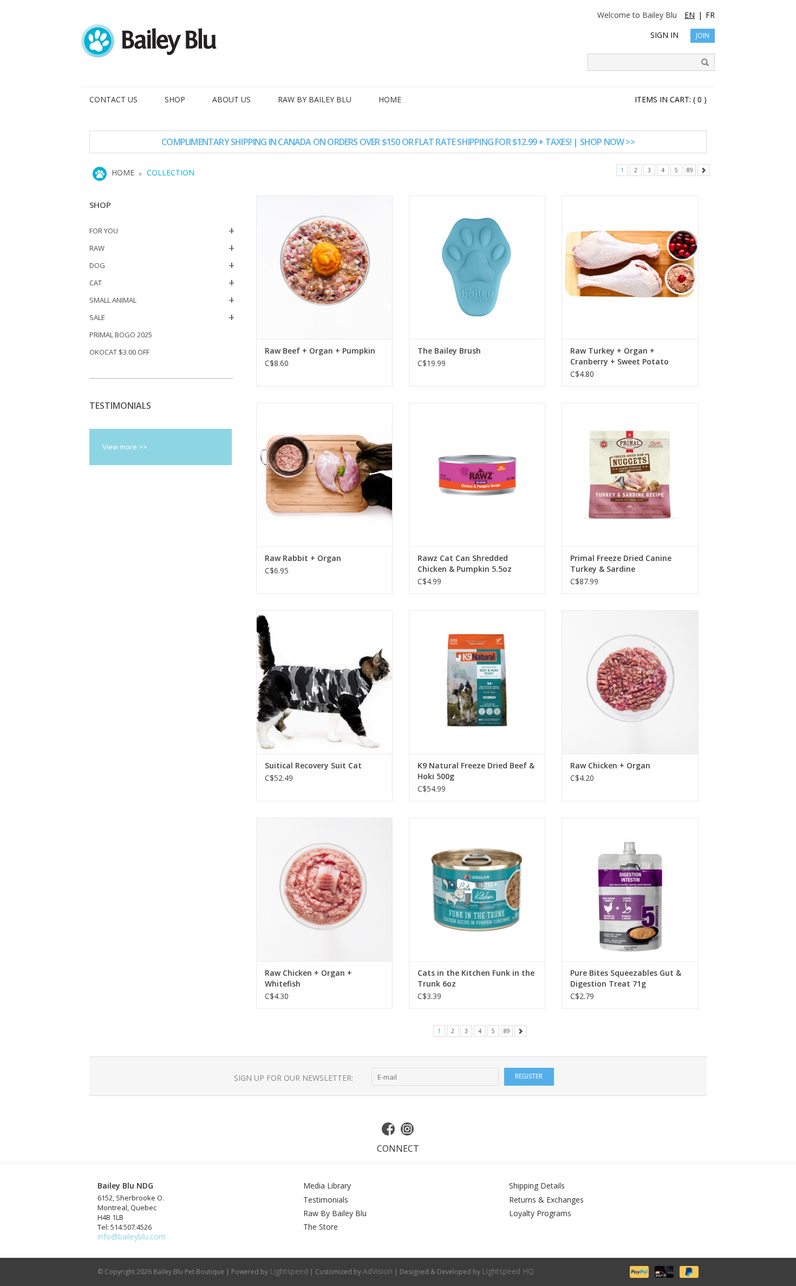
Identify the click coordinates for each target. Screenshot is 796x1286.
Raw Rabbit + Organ (303, 558)
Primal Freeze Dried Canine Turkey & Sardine (620, 563)
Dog (97, 265)
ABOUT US (231, 99)
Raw (97, 248)
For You (103, 230)
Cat (95, 282)
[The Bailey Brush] (477, 267)
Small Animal (112, 300)
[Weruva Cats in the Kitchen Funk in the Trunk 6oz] (477, 889)
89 (690, 170)
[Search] (701, 63)
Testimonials (325, 1199)
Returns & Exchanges (546, 1199)
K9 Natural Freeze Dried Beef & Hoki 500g (475, 770)
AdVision (378, 1271)
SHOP (175, 99)
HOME (390, 99)
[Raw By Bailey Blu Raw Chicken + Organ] (630, 682)
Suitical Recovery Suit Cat (313, 765)
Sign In (664, 35)
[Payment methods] (638, 1270)
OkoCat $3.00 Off (119, 352)
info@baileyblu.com (131, 1236)
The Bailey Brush (449, 350)
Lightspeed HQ (508, 1271)
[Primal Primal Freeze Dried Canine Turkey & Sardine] (630, 474)
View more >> (124, 447)
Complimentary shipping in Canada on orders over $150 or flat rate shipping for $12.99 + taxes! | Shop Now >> (398, 142)
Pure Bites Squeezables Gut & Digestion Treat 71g (625, 978)
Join (702, 35)
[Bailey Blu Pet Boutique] (398, 40)
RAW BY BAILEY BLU (314, 99)
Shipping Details (537, 1185)
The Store (320, 1227)
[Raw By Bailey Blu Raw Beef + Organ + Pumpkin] (324, 267)
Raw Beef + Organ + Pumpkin (320, 350)
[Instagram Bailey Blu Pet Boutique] (407, 1129)
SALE (97, 317)
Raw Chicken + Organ (610, 765)
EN (689, 15)
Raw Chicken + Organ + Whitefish (308, 978)
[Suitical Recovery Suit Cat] (324, 682)
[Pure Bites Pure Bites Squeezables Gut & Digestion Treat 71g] (630, 889)
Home (123, 172)
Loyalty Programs (540, 1213)
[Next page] (703, 170)
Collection (170, 172)
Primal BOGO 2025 (120, 334)
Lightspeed (289, 1271)
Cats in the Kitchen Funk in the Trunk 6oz (475, 978)
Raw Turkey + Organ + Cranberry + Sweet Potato (619, 356)
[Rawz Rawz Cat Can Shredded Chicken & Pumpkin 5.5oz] (477, 474)
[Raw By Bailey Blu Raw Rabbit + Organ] (324, 474)
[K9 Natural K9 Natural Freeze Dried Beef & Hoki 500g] (477, 682)
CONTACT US (113, 99)
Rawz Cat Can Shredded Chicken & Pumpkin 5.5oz (464, 563)
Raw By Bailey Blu (335, 1213)
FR (710, 15)
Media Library (327, 1185)
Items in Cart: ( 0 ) (671, 99)
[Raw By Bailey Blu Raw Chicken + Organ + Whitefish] (324, 889)
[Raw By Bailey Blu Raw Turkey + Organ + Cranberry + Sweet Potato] (630, 267)
